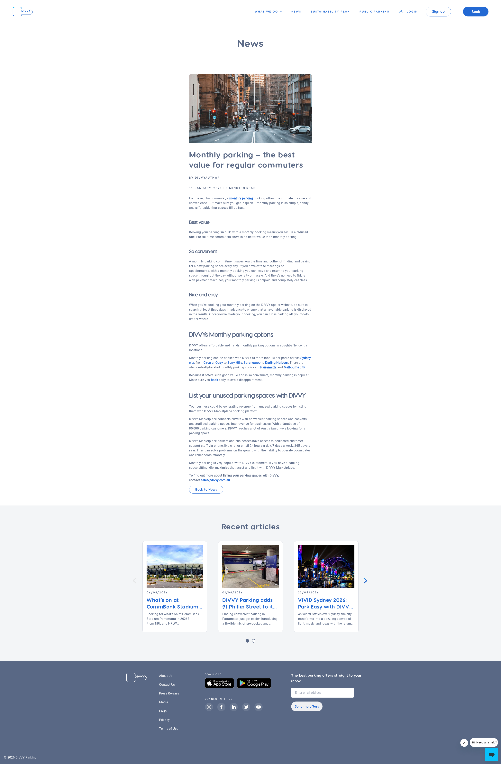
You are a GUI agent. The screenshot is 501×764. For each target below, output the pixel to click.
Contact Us (167, 684)
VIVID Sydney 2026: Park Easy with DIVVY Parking (325, 606)
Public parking (375, 11)
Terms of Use (168, 729)
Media (163, 702)
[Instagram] (211, 711)
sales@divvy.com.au (215, 480)
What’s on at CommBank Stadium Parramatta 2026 (172, 606)
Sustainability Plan (330, 11)
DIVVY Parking (25, 757)
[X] (248, 711)
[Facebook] (223, 711)
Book (476, 11)
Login (412, 11)
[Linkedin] (236, 711)
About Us (165, 676)
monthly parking (241, 198)
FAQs (163, 711)
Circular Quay (213, 362)
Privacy (164, 720)
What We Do (266, 11)
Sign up (438, 11)
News (296, 11)
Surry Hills (234, 362)
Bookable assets (267, 18)
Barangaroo (252, 362)
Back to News (206, 489)
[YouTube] (258, 711)
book (214, 380)
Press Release (169, 693)
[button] (247, 641)
